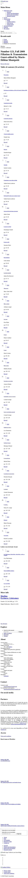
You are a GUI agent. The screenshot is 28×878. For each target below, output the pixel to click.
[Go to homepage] (4, 1)
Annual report (10, 24)
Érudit (8, 20)
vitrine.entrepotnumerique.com (18, 724)
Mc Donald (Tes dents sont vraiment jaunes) (12, 195)
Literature (6, 676)
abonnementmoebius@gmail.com (12, 689)
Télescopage (6, 288)
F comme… (6, 504)
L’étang (5, 334)
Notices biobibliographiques (9, 570)
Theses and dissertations (13, 13)
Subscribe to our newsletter (8, 832)
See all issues (4, 623)
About (8, 19)
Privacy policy (7, 870)
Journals (9, 12)
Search (2, 31)
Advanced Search (8, 26)
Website (6, 636)
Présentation (6, 74)
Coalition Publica (11, 21)
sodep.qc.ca (23, 722)
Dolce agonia (6, 365)
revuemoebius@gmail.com (10, 686)
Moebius (6, 42)
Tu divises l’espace (7, 442)
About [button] (5, 19)
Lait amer (5, 319)
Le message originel (7, 226)
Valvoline (5, 164)
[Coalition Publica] (5, 867)
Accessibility (7, 840)
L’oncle (5, 350)
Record (5, 83)
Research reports (11, 16)
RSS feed (6, 634)
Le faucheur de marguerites (9, 473)
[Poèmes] (5, 520)
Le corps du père (7, 458)
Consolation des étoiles (8, 103)
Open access (10, 23)
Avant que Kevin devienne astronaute (11, 211)
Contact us (6, 843)
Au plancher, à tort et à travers (9, 396)
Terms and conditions (6, 736)
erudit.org (3, 729)
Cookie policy (7, 872)
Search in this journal (9, 630)
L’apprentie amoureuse (8, 118)
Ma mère (5, 149)
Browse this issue (5, 63)
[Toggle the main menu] (1, 4)
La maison (6, 489)
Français (6, 27)
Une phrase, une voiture (8, 381)
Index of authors (8, 633)
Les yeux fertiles (7, 583)
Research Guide (8, 841)
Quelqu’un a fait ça (7, 427)
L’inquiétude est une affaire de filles (10, 180)
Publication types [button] (8, 10)
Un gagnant (6, 535)
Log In (5, 17)
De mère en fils (6, 242)
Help (5, 838)
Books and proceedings (12, 14)
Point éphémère (7, 257)
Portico (10, 646)
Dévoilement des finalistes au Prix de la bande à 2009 (15, 90)
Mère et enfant (6, 303)
